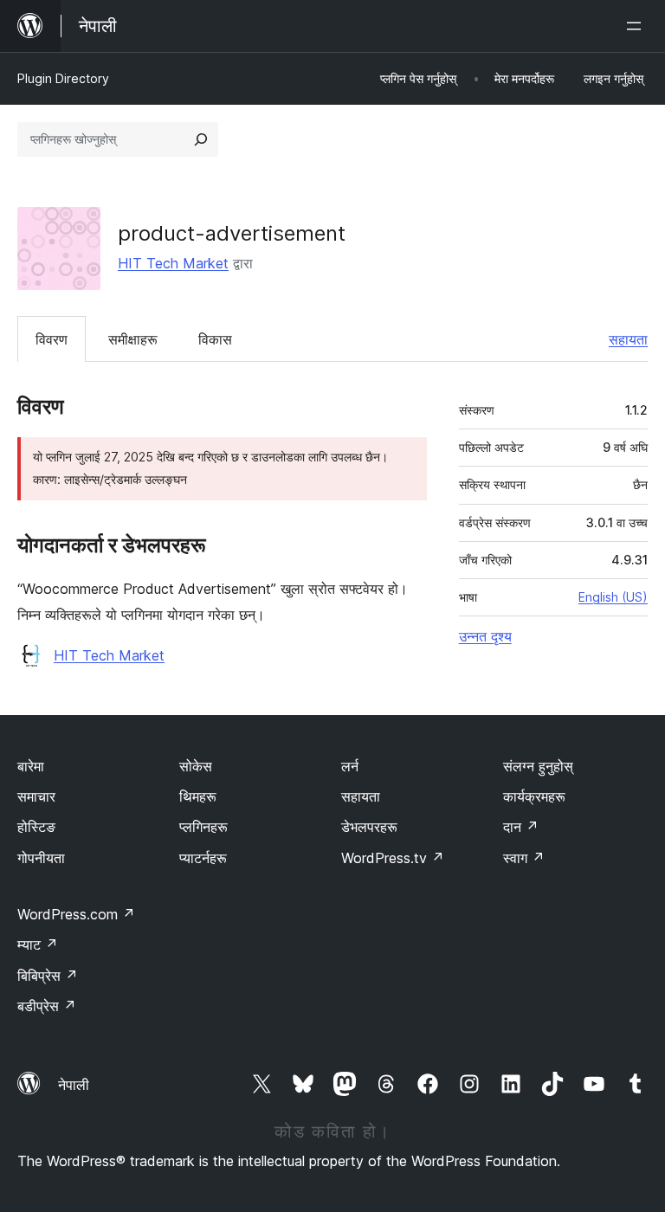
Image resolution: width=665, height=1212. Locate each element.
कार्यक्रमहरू (534, 796)
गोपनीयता (41, 858)
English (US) (613, 597)
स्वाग (524, 858)
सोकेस (195, 766)
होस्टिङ (36, 826)
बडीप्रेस (46, 1006)
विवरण (52, 339)
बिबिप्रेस (47, 975)
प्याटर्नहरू (203, 858)
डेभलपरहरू (369, 826)
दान (521, 826)
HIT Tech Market (173, 263)
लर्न (349, 766)
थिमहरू (197, 796)
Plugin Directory (63, 78)
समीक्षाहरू (133, 339)
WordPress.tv (392, 858)
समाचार (36, 796)
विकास (215, 339)
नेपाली (73, 1084)
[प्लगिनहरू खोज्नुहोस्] (201, 139)
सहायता (628, 339)
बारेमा (30, 766)
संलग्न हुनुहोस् (538, 766)
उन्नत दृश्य (485, 636)
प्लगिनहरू (203, 826)
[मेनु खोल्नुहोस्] (637, 26)
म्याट (37, 944)
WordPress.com (76, 914)
